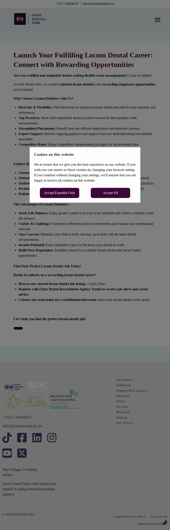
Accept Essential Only (59, 193)
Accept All (110, 193)
